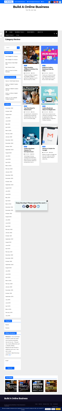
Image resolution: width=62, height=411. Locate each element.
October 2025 (9, 111)
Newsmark (22, 404)
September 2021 (9, 239)
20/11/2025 (23, 388)
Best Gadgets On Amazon (12, 59)
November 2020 (9, 258)
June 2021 (8, 245)
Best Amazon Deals (10, 67)
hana (7, 81)
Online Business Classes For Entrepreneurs (29, 150)
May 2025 (8, 124)
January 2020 (9, 287)
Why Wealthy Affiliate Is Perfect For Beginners (31, 69)
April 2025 (8, 127)
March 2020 (8, 280)
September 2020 (9, 264)
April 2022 (8, 226)
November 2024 (9, 143)
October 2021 (9, 235)
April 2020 (8, 277)
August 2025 (8, 114)
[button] (54, 33)
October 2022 (9, 213)
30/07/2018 (45, 152)
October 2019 (9, 293)
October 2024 (9, 146)
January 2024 (9, 172)
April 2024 (8, 162)
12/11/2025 (50, 388)
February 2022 (9, 229)
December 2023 (9, 175)
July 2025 (8, 117)
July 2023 (8, 191)
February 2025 (9, 133)
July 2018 (8, 315)
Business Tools (19, 32)
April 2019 (8, 306)
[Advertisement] (31, 20)
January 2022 (9, 232)
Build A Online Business (31, 7)
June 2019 (8, 302)
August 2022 (8, 216)
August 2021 (8, 242)
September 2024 (9, 149)
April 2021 (8, 248)
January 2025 (9, 136)
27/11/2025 (10, 388)
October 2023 (9, 181)
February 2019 (9, 312)
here (10, 354)
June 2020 (8, 274)
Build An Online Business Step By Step (47, 69)
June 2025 (8, 120)
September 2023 (9, 184)
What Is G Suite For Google (48, 149)
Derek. (33, 73)
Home (11, 32)
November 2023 (9, 178)
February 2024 (9, 168)
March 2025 (8, 130)
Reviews (7, 328)
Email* (7, 360)
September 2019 (9, 296)
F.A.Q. (17, 35)
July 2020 (8, 271)
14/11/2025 (36, 388)
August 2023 (8, 188)
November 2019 (9, 290)
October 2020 (9, 261)
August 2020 (9, 267)
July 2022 (8, 219)
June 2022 (8, 223)
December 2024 (9, 140)
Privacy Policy (10, 35)
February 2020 (9, 283)
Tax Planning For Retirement (29, 108)
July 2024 (8, 156)
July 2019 (8, 299)
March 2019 (8, 309)
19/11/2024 (27, 154)
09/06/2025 (27, 73)
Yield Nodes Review (14, 81)
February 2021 (9, 251)
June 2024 (8, 159)
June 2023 (8, 194)
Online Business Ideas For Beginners (48, 108)
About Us (40, 32)
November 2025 (9, 108)
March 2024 (8, 165)
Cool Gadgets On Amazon (12, 56)
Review (7, 324)
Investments (30, 32)
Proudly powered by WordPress (10, 404)
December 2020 (9, 255)
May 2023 (8, 197)
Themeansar (6, 405)
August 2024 (9, 152)
